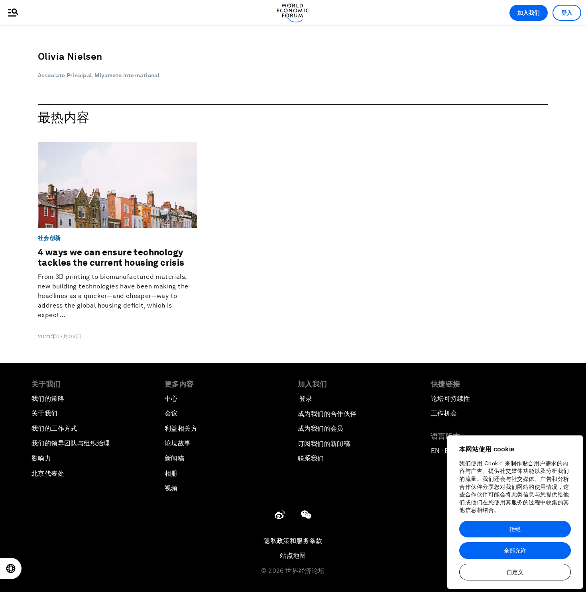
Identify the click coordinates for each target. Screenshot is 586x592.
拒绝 (515, 529)
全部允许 (515, 550)
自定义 (515, 572)
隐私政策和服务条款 (293, 541)
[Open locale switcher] (10, 568)
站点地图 (293, 555)
